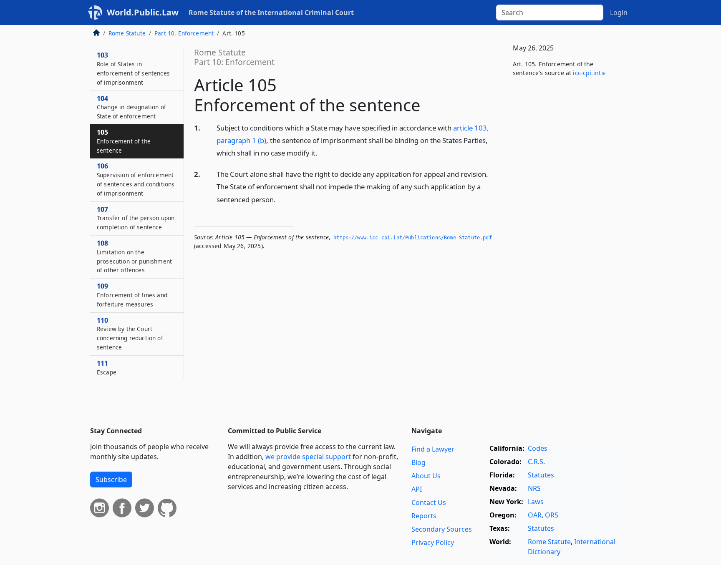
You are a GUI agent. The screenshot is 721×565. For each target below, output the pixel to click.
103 (133, 68)
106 (135, 179)
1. (197, 128)
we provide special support (308, 456)
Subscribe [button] (111, 479)
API (416, 489)
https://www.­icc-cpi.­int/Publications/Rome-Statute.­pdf (412, 238)
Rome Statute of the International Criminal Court (271, 12)
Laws (536, 501)
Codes (537, 448)
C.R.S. (536, 461)
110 (130, 333)
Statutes (541, 475)
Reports (423, 515)
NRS (534, 488)
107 (135, 218)
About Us (426, 475)
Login (619, 12)
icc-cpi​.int (587, 73)
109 (132, 294)
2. (197, 174)
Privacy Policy (432, 542)
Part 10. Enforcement (184, 33)
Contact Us (428, 502)
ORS (551, 515)
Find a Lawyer (432, 449)
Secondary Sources (441, 529)
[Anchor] (322, 152)
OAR (535, 515)
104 (131, 107)
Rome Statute (127, 33)
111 (106, 367)
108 (134, 256)
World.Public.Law (143, 12)
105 (124, 141)
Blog (418, 462)
